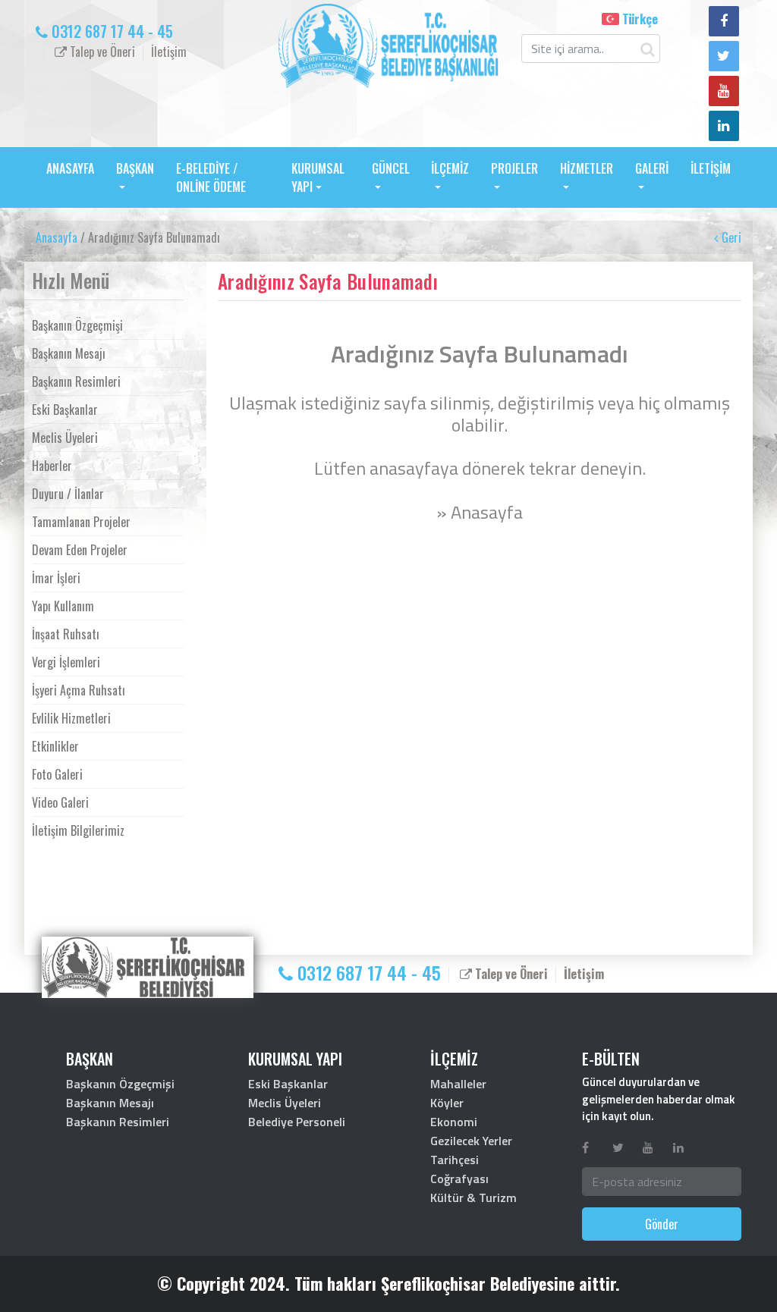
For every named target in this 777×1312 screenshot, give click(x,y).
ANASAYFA (70, 168)
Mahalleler (458, 1084)
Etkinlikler (55, 746)
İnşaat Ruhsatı (65, 634)
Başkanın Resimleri (76, 381)
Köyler (447, 1103)
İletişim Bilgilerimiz (78, 830)
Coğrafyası (459, 1178)
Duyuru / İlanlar (68, 494)
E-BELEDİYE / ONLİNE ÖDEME (211, 177)
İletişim (169, 51)
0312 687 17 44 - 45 (110, 31)
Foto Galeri (57, 774)
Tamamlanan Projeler (81, 522)
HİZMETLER (586, 168)
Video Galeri (60, 802)
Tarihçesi (454, 1159)
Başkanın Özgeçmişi (77, 325)
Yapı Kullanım (63, 606)
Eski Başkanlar (65, 409)
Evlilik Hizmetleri (71, 718)
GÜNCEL (391, 168)
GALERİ (651, 168)
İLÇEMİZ (450, 168)
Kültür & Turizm (473, 1197)
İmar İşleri (56, 578)
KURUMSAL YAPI (317, 177)
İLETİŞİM (710, 168)
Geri (730, 237)
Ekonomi (453, 1122)
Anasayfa (56, 237)
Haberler (52, 466)
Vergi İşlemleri (66, 662)
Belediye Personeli (296, 1122)
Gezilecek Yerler (471, 1141)
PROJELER (514, 168)
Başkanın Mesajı (68, 353)
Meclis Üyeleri (65, 437)
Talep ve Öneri (101, 51)
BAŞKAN (135, 168)
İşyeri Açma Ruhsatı (78, 690)
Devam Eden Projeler (79, 550)
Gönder (661, 1224)
